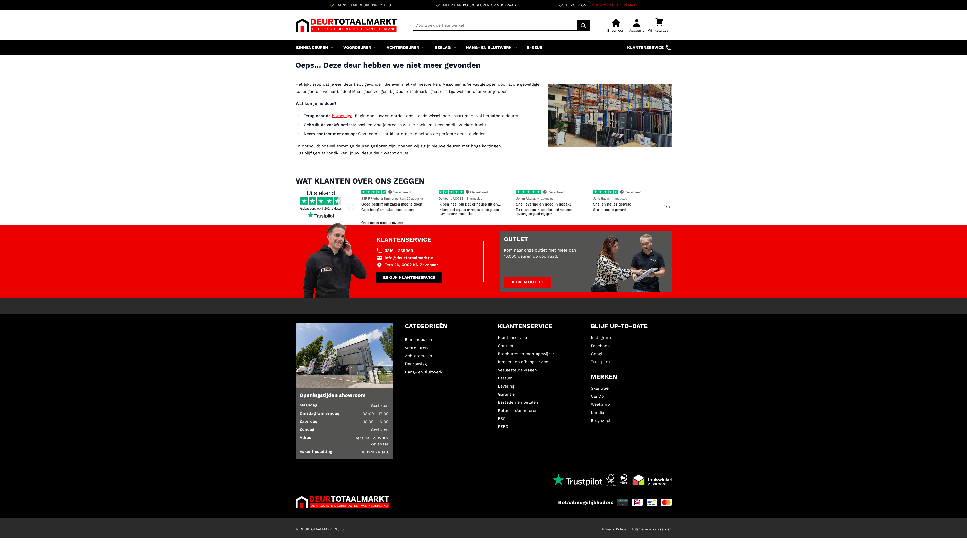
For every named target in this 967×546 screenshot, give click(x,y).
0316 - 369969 (399, 250)
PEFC (503, 426)
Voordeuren (357, 47)
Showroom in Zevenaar (615, 5)
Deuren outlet (527, 282)
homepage (342, 115)
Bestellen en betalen (518, 402)
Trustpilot (600, 361)
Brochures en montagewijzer (526, 353)
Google (598, 353)
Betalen (505, 378)
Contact (506, 345)
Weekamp (600, 404)
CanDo (597, 396)
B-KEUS (534, 47)
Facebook (600, 345)
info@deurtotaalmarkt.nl (410, 257)
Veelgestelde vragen (517, 370)
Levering (506, 386)
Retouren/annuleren (518, 410)
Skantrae (600, 388)
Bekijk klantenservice (409, 277)
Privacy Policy (614, 529)
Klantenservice (645, 47)
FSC (502, 418)
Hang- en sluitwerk (489, 47)
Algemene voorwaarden (651, 529)
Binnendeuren (312, 47)
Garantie (506, 394)
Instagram (601, 337)
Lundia (597, 412)
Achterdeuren (403, 47)
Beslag (443, 47)
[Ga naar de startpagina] (346, 25)
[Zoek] (583, 25)
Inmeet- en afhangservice (523, 361)
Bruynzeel (600, 420)
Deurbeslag (416, 363)
